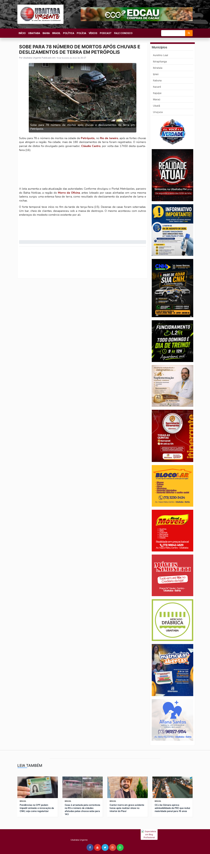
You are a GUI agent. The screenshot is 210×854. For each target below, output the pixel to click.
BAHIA (46, 33)
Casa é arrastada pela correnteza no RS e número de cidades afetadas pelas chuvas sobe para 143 (82, 809)
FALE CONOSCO (123, 33)
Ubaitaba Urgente (31, 57)
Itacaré (157, 86)
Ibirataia (157, 67)
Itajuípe (157, 93)
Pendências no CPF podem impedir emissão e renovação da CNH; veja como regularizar (37, 808)
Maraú (156, 99)
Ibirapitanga (160, 61)
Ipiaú (155, 74)
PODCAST (106, 33)
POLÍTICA (68, 33)
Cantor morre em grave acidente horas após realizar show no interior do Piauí (127, 808)
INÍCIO (22, 33)
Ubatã (156, 105)
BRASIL (56, 33)
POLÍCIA (81, 33)
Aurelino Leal (160, 55)
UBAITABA (34, 33)
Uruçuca (158, 112)
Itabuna (157, 80)
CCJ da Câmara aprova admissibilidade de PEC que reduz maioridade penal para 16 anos (172, 808)
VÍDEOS (93, 33)
